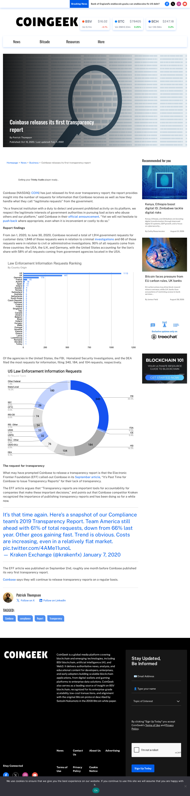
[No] (185, 786)
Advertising (111, 750)
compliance (25, 618)
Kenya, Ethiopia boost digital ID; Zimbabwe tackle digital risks (164, 208)
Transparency (56, 618)
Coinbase (9, 579)
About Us (95, 750)
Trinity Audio (37, 180)
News (16, 41)
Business (34, 162)
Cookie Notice (93, 769)
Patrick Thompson (22, 137)
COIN (35, 193)
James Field (153, 299)
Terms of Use (62, 769)
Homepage (12, 162)
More (101, 41)
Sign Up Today (143, 768)
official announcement (83, 216)
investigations (104, 239)
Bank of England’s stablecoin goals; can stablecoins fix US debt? (125, 4)
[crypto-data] (95, 23)
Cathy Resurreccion (156, 231)
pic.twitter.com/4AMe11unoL (37, 548)
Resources (73, 41)
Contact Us (78, 752)
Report (40, 618)
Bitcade (45, 41)
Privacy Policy (77, 769)
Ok (96, 790)
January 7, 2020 (102, 554)
